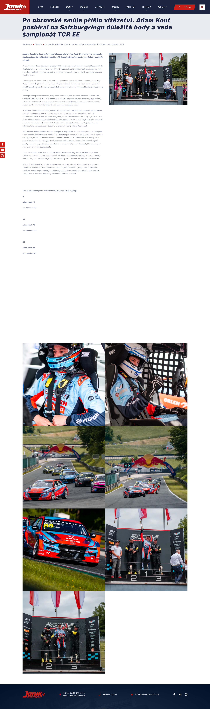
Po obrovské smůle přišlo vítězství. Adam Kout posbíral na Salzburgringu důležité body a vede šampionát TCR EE (85, 44)
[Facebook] (2, 144)
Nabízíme (84, 7)
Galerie (115, 7)
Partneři (54, 7)
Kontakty (162, 7)
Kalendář (130, 7)
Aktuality (100, 7)
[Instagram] (2, 155)
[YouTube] (2, 150)
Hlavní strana (27, 44)
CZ (202, 7)
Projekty (146, 7)
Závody (69, 7)
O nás (40, 7)
